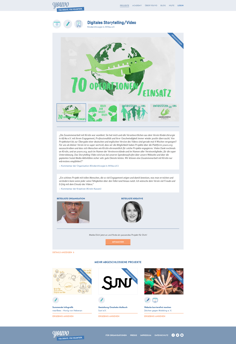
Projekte (124, 5)
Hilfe (171, 5)
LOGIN (181, 5)
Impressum (145, 335)
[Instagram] (182, 335)
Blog (163, 5)
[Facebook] (173, 335)
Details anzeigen (62, 252)
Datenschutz (161, 335)
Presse (133, 335)
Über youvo (151, 5)
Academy (136, 5)
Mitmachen (118, 242)
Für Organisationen (116, 335)
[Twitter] (177, 335)
